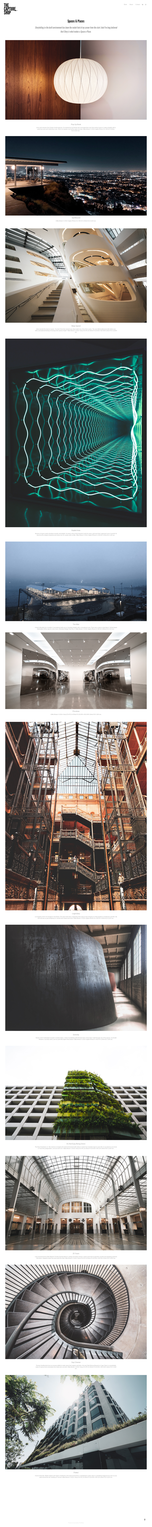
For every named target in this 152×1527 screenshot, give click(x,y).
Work (125, 4)
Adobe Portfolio (79, 1523)
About (131, 4)
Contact (137, 4)
